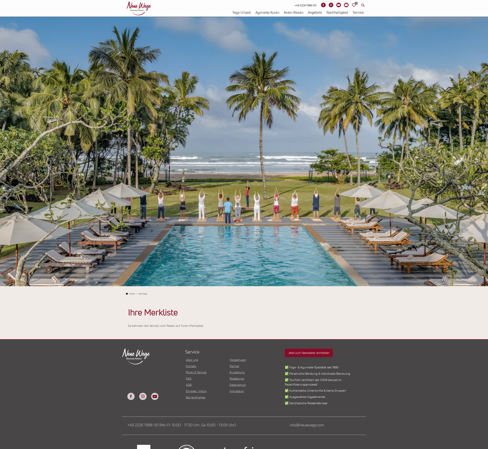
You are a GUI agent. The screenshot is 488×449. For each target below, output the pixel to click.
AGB (189, 384)
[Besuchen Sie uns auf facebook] (131, 396)
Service (358, 12)
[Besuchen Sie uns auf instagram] (142, 396)
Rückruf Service (196, 372)
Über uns (192, 359)
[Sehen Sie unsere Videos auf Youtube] (338, 5)
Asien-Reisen (293, 12)
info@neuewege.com (307, 425)
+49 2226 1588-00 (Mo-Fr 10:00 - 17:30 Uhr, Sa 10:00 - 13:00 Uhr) (181, 425)
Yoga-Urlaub (241, 12)
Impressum (237, 391)
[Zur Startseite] (138, 8)
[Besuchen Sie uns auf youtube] (154, 396)
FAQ (188, 378)
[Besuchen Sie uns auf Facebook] (323, 5)
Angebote (315, 12)
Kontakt (191, 366)
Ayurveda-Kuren (267, 12)
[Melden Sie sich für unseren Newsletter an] (346, 5)
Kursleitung (237, 372)
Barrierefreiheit (195, 397)
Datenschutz (238, 384)
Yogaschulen (238, 359)
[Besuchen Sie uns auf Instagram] (331, 5)
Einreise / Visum (196, 391)
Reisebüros (237, 378)
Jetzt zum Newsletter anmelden (308, 352)
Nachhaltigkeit (337, 12)
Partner (234, 366)
